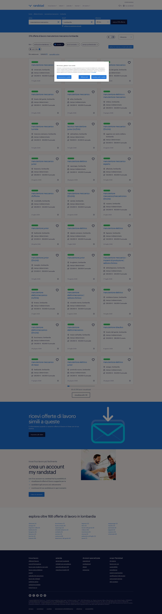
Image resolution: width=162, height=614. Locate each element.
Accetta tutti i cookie (99, 77)
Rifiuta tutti (84, 77)
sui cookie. (93, 72)
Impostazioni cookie (64, 77)
